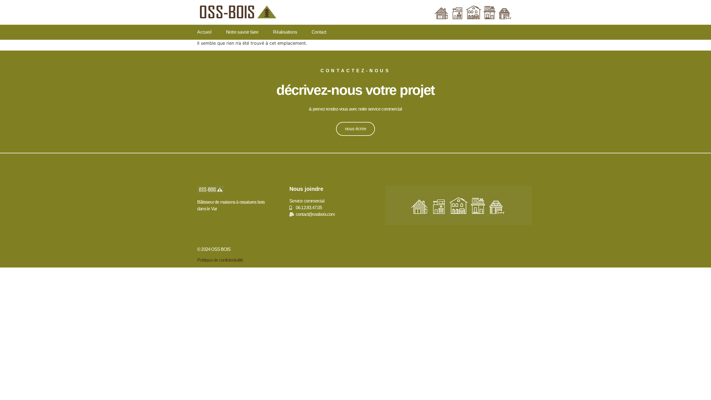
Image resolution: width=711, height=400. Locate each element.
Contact (319, 32)
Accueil (204, 32)
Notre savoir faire (242, 32)
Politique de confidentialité (220, 260)
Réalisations (285, 32)
